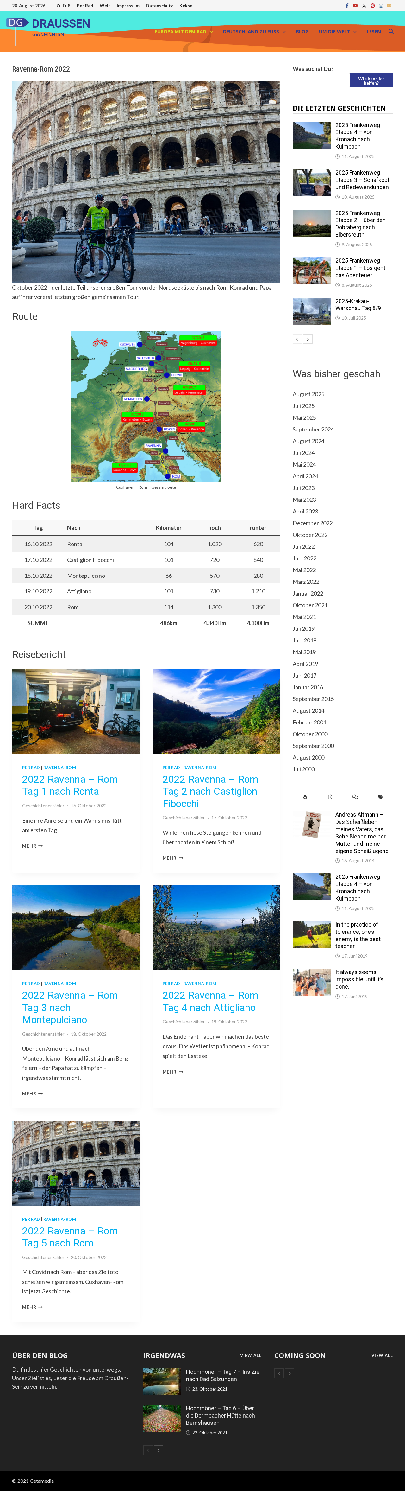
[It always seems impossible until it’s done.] (312, 972)
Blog (302, 31)
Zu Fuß (63, 5)
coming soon (300, 1355)
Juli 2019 (304, 628)
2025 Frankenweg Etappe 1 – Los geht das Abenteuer (360, 267)
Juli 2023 (304, 487)
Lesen (374, 31)
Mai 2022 (304, 569)
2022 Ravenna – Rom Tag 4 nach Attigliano (211, 1001)
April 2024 (305, 476)
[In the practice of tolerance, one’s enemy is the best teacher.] (312, 925)
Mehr (32, 846)
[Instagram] (381, 5)
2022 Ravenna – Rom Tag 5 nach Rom (70, 1237)
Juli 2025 (304, 405)
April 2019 (305, 663)
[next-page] (308, 339)
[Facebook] (347, 5)
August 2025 (308, 394)
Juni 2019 (304, 640)
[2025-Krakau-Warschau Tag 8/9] (312, 301)
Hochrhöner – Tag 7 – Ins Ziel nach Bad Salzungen (223, 1375)
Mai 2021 (304, 616)
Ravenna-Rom (59, 767)
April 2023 (305, 511)
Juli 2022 (304, 546)
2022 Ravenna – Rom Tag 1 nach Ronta (70, 785)
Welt (105, 5)
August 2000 (308, 757)
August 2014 (308, 710)
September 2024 (313, 429)
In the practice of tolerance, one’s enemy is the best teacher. (358, 935)
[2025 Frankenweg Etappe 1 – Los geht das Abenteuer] (312, 261)
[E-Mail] (389, 5)
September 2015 (313, 698)
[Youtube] (355, 5)
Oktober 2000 (310, 733)
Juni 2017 (304, 675)
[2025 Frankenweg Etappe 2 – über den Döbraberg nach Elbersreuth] (312, 213)
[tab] (305, 797)
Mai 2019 (304, 651)
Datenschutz (159, 5)
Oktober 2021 (310, 605)
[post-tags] (380, 797)
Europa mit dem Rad (180, 31)
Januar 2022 (308, 593)
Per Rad (85, 5)
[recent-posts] (330, 797)
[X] (364, 5)
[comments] (355, 797)
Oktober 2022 (310, 534)
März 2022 (306, 581)
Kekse (185, 5)
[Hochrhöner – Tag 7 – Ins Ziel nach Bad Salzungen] (162, 1372)
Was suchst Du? (313, 68)
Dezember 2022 (313, 522)
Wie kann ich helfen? (371, 81)
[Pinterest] (373, 5)
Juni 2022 (304, 558)
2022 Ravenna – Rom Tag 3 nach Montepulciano (70, 1007)
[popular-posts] (305, 797)
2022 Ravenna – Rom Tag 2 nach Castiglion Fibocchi (211, 791)
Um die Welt (334, 31)
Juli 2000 (304, 769)
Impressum (128, 5)
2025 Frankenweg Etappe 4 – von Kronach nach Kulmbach (357, 136)
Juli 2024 (304, 452)
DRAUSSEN (61, 23)
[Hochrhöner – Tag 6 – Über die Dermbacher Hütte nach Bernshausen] (162, 1408)
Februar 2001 (309, 722)
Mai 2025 (304, 417)
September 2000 (313, 745)
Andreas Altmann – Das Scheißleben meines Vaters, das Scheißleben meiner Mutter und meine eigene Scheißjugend (362, 832)
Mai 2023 (304, 499)
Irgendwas (164, 1355)
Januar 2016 (308, 687)
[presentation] (76, 711)
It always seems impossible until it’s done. (359, 979)
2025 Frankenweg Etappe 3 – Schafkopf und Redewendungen (362, 179)
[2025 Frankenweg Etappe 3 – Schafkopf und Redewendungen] (312, 173)
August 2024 (308, 440)
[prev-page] (297, 339)
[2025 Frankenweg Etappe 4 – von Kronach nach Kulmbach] (312, 125)
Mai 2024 (304, 464)
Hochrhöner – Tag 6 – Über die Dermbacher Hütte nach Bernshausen (220, 1415)
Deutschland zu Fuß (251, 31)
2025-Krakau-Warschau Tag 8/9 (358, 305)
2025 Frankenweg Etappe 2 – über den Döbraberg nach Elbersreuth (360, 224)
